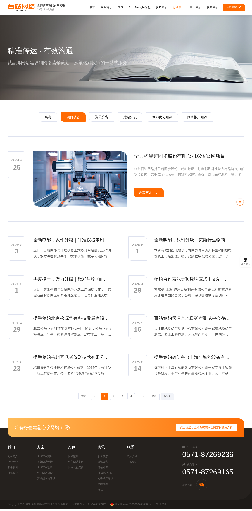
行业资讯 (178, 7)
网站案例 (73, 456)
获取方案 (232, 7)
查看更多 (145, 193)
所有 (48, 117)
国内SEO (124, 7)
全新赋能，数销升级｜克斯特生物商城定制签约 (193, 239)
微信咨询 (187, 484)
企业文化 (13, 461)
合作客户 (13, 472)
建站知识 (130, 117)
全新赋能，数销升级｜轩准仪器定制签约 (72, 239)
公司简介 (13, 456)
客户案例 (162, 7)
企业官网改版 (45, 467)
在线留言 (132, 461)
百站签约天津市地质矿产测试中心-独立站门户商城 (193, 318)
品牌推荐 (103, 483)
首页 (93, 7)
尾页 (154, 396)
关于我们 (195, 7)
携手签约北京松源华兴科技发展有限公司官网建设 (72, 318)
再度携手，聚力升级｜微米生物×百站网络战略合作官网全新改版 (72, 279)
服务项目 (13, 467)
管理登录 (161, 504)
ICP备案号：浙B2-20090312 (89, 504)
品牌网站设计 (45, 461)
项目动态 (73, 117)
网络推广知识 (197, 117)
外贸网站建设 (45, 472)
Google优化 (143, 7)
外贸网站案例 (76, 461)
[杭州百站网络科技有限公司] (21, 7)
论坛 (100, 489)
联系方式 (132, 456)
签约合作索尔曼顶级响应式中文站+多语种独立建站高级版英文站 (193, 279)
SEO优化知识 (162, 117)
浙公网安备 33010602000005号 (133, 504)
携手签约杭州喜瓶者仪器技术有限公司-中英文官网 (72, 357)
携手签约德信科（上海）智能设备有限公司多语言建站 (193, 357)
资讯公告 (101, 117)
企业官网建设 (45, 456)
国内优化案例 (76, 467)
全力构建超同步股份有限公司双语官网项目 (179, 156)
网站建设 (107, 7)
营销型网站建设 (46, 478)
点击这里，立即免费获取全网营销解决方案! (206, 427)
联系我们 (212, 7)
